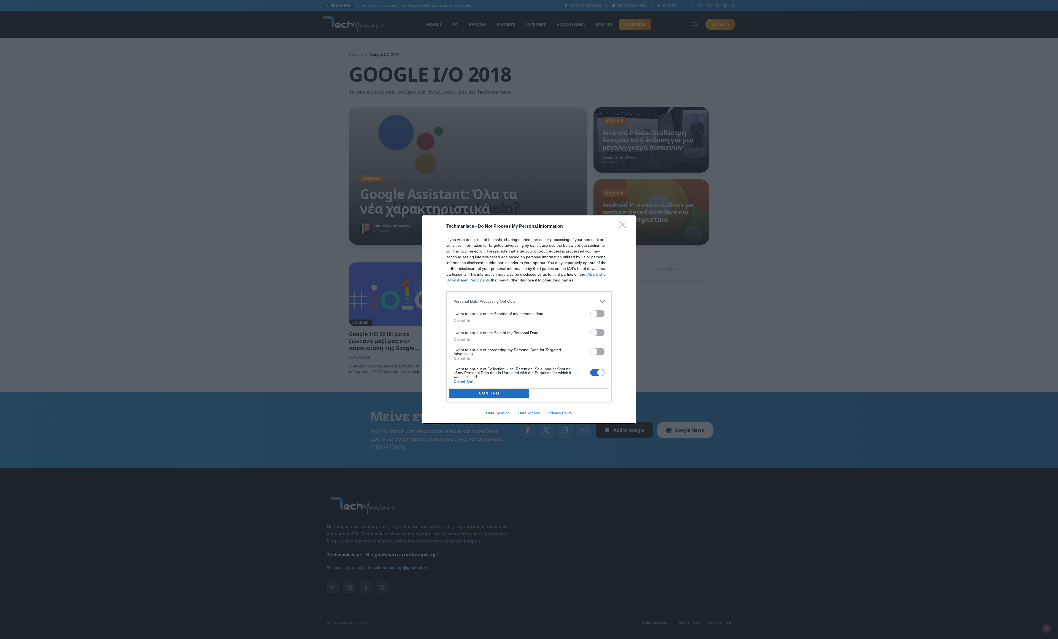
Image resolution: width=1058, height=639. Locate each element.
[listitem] (529, 301)
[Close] (624, 226)
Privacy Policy (560, 413)
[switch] (597, 313)
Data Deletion (498, 413)
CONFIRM (489, 393)
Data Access (529, 413)
